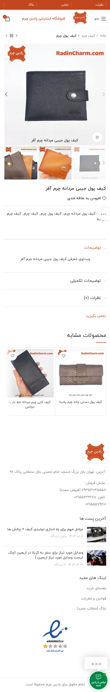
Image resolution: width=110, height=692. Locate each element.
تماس (65, 5)
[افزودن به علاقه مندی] (63, 356)
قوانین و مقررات (93, 598)
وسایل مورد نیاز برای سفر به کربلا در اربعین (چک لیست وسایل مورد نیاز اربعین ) (45, 555)
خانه (102, 35)
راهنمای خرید (96, 588)
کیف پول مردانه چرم (79, 213)
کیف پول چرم (66, 35)
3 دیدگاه (60, 565)
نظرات (99, 5)
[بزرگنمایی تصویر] (97, 137)
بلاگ (31, 5)
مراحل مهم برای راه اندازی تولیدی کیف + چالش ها (45, 529)
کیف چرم (88, 35)
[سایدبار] (103, 214)
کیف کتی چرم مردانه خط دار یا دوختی (30, 404)
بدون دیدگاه (58, 536)
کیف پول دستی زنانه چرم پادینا (80, 402)
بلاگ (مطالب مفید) (91, 608)
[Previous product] (16, 35)
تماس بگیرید (96, 316)
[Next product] (6, 35)
